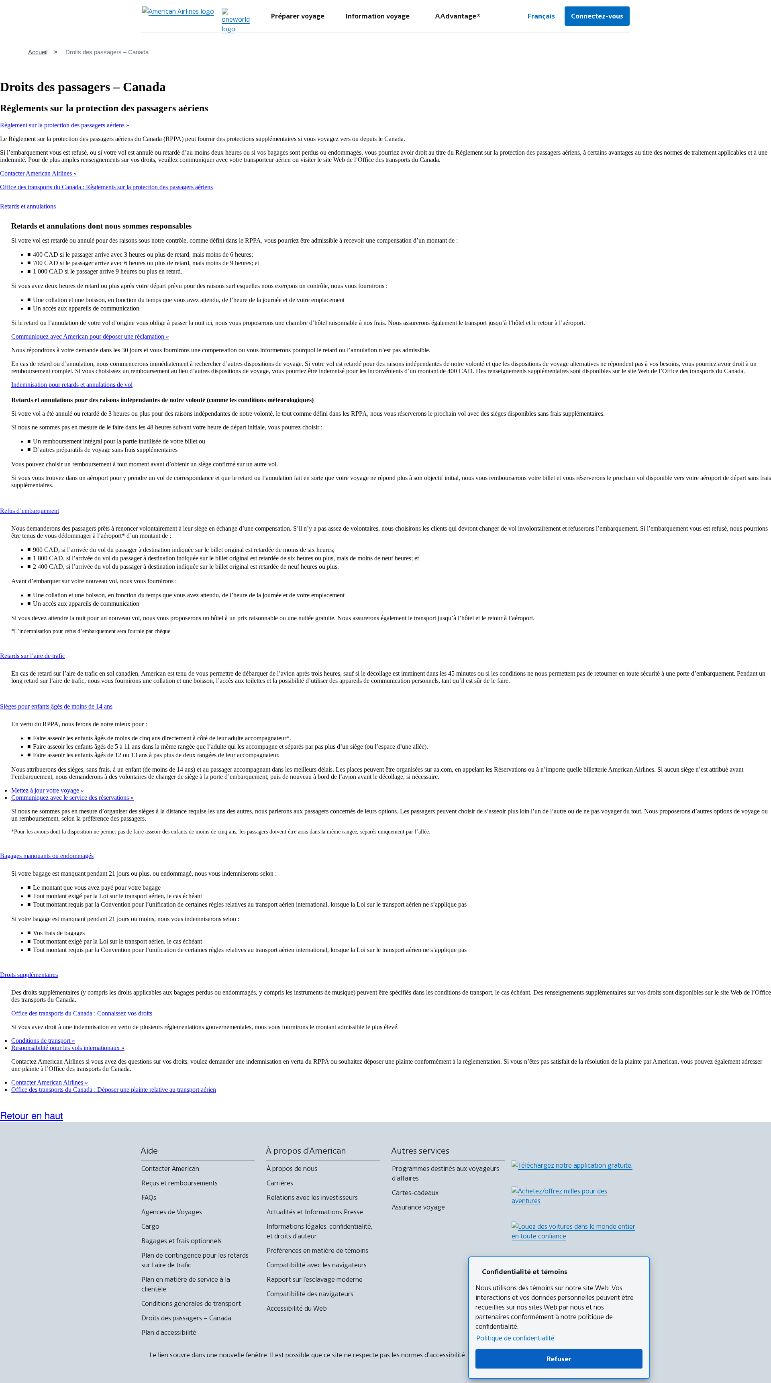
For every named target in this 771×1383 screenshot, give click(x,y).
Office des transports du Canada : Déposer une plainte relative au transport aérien (113, 1089)
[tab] (298, 16)
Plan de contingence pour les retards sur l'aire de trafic (195, 1260)
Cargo (150, 1226)
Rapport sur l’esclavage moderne (315, 1279)
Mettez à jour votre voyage (46, 790)
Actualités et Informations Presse (315, 1212)
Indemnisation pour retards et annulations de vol (72, 384)
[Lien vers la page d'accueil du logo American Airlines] (178, 16)
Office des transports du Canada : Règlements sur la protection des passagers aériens (106, 187)
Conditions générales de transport (191, 1303)
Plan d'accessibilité (168, 1332)
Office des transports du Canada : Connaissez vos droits (81, 1013)
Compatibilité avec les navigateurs (317, 1265)
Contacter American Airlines (36, 173)
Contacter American (170, 1168)
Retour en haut (31, 1115)
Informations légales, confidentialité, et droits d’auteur (319, 1231)
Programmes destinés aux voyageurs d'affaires (445, 1173)
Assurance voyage (418, 1207)
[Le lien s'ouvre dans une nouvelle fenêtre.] (236, 21)
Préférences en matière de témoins (317, 1250)
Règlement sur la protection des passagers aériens (63, 125)
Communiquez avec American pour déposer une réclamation (88, 336)
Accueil (37, 52)
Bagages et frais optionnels (181, 1241)
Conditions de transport (41, 1040)
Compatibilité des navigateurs (310, 1294)
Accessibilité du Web (297, 1308)
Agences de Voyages (171, 1212)
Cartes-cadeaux (415, 1193)
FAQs (148, 1197)
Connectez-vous (597, 16)
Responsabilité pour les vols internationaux (66, 1047)
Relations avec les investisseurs (312, 1197)
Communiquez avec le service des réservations (71, 797)
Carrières (280, 1183)
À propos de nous (292, 1168)
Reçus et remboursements (179, 1183)
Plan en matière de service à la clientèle (185, 1284)
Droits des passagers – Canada (186, 1318)
